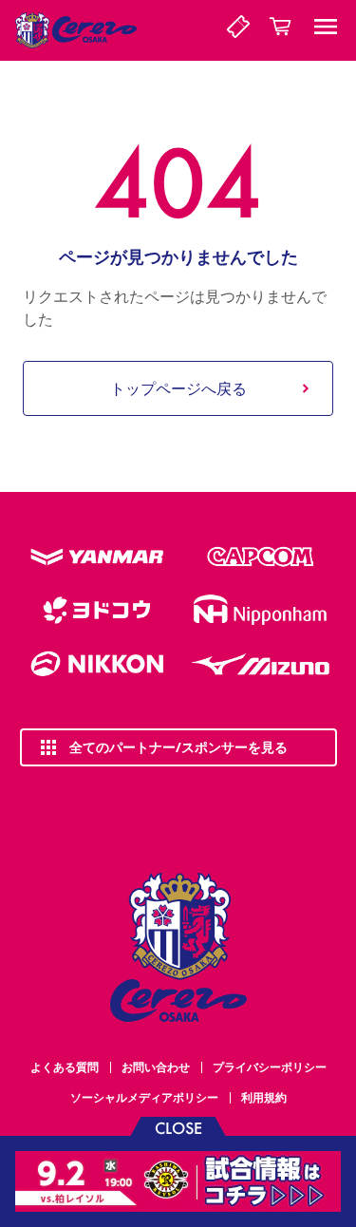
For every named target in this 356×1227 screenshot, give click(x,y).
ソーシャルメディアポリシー (144, 1097)
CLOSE (178, 1127)
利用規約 (264, 1097)
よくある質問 (64, 1067)
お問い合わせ (156, 1067)
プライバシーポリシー (270, 1067)
